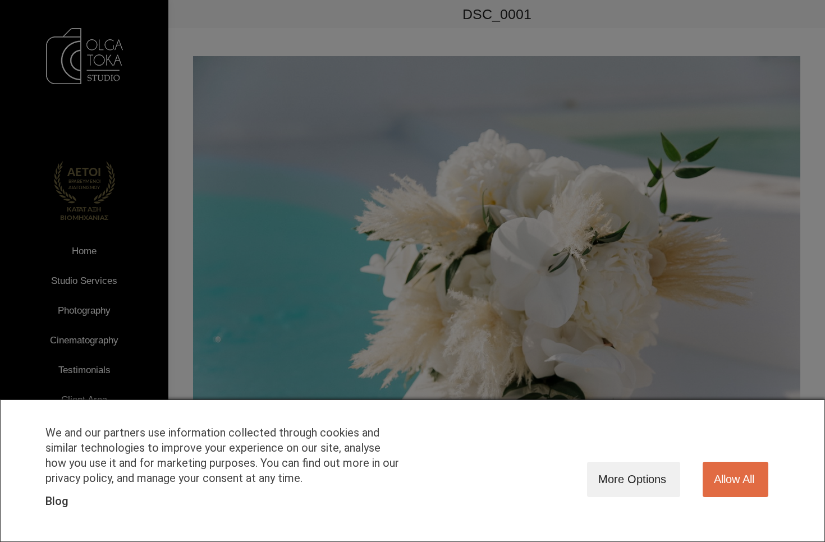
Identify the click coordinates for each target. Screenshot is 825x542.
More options (632, 479)
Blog (56, 501)
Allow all (734, 479)
